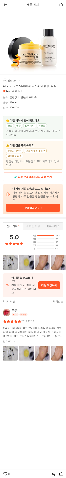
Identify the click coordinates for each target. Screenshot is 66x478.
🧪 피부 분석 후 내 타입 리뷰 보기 (33, 176)
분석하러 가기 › (33, 207)
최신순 (59, 301)
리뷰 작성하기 (49, 285)
